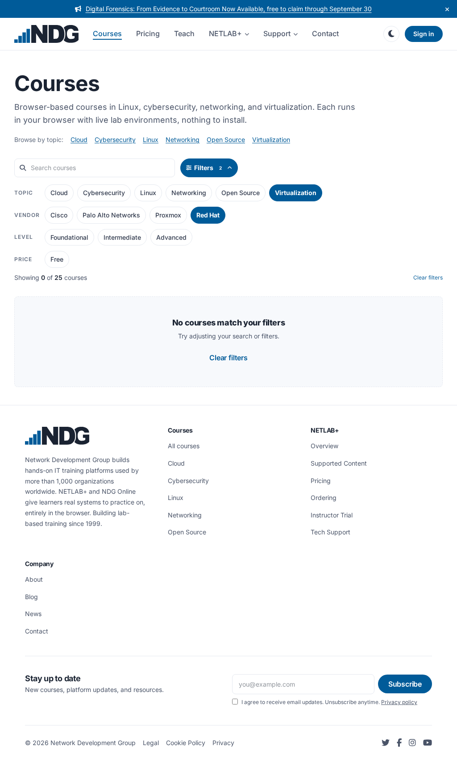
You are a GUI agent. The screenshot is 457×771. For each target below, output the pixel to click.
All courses (183, 446)
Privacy (223, 742)
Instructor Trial (332, 515)
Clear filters (428, 277)
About (34, 579)
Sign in (423, 34)
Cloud (79, 139)
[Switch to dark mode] (391, 34)
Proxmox (168, 215)
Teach (184, 33)
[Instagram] (412, 743)
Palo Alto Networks (111, 215)
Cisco (58, 215)
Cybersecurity (115, 139)
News (33, 613)
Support (277, 33)
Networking (182, 139)
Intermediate (122, 237)
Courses (107, 33)
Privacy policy (399, 702)
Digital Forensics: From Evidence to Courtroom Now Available (229, 9)
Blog (31, 596)
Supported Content (339, 463)
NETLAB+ (225, 33)
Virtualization (271, 139)
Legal (151, 742)
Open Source (226, 139)
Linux (150, 139)
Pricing (148, 33)
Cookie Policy (185, 742)
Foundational (69, 237)
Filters (208, 167)
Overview (324, 446)
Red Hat (208, 215)
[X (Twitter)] (386, 743)
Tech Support (330, 532)
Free (56, 259)
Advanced (171, 237)
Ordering (324, 497)
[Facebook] (399, 743)
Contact (325, 33)
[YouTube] (427, 743)
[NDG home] (46, 34)
